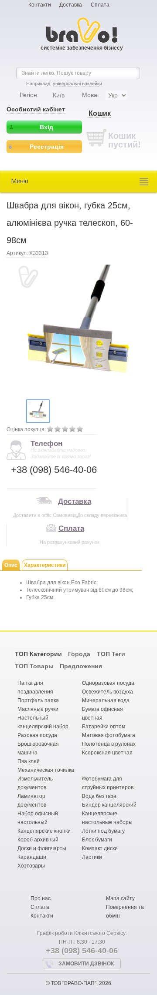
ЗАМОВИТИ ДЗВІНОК (86, 964)
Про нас (41, 898)
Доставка (70, 5)
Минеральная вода (106, 700)
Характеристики (44, 565)
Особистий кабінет (36, 109)
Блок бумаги (97, 840)
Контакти (39, 5)
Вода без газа (99, 796)
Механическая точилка (45, 770)
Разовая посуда (37, 735)
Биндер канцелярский (109, 805)
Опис (10, 565)
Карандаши (31, 857)
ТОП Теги (111, 653)
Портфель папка (38, 700)
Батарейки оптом (103, 727)
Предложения (81, 666)
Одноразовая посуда (108, 683)
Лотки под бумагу (103, 831)
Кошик (100, 113)
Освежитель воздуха (107, 692)
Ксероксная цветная (107, 753)
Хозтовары (31, 866)
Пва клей (28, 761)
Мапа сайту (120, 898)
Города (79, 653)
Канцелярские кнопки (44, 831)
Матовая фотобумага (108, 735)
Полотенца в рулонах (109, 744)
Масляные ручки (37, 709)
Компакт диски (100, 848)
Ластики (92, 857)
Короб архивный (37, 840)
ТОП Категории (38, 653)
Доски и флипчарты (41, 848)
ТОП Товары (34, 666)
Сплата (100, 5)
